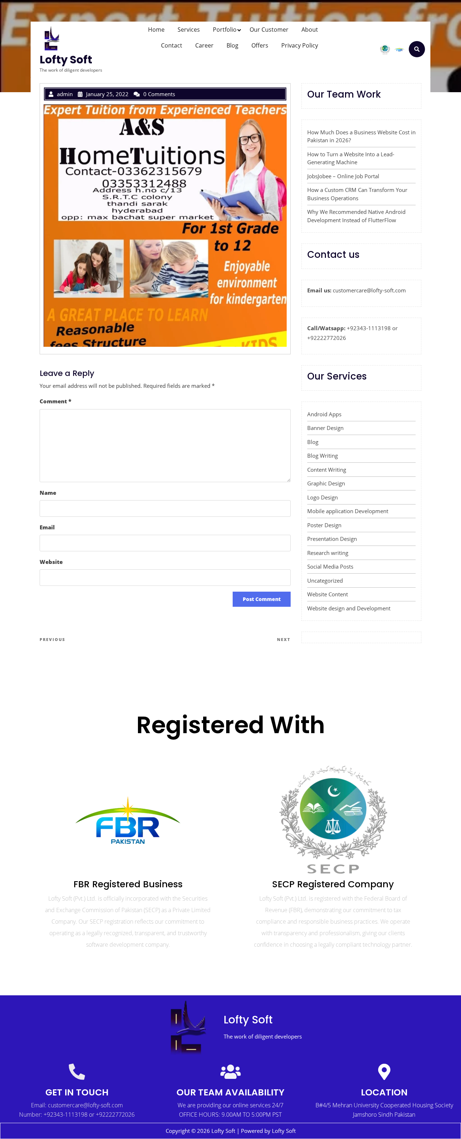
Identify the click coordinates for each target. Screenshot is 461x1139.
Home (156, 29)
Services (189, 29)
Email (47, 527)
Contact (171, 45)
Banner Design (325, 427)
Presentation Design (332, 538)
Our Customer (269, 29)
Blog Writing (322, 455)
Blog (232, 45)
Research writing (327, 552)
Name (48, 492)
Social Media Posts (330, 566)
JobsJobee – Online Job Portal (343, 176)
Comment (55, 401)
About (309, 29)
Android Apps (324, 414)
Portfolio (225, 29)
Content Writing (326, 469)
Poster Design (324, 525)
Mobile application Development (347, 511)
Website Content (327, 594)
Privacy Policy (299, 45)
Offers (259, 45)
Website (51, 561)
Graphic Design (326, 483)
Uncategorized (325, 580)
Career (204, 45)
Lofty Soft (66, 59)
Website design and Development (348, 608)
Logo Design (322, 497)
